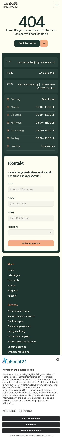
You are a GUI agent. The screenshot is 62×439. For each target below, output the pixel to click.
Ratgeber (13, 290)
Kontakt (12, 295)
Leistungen (14, 275)
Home (11, 270)
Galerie (11, 285)
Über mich (13, 280)
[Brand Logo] (10, 5)
